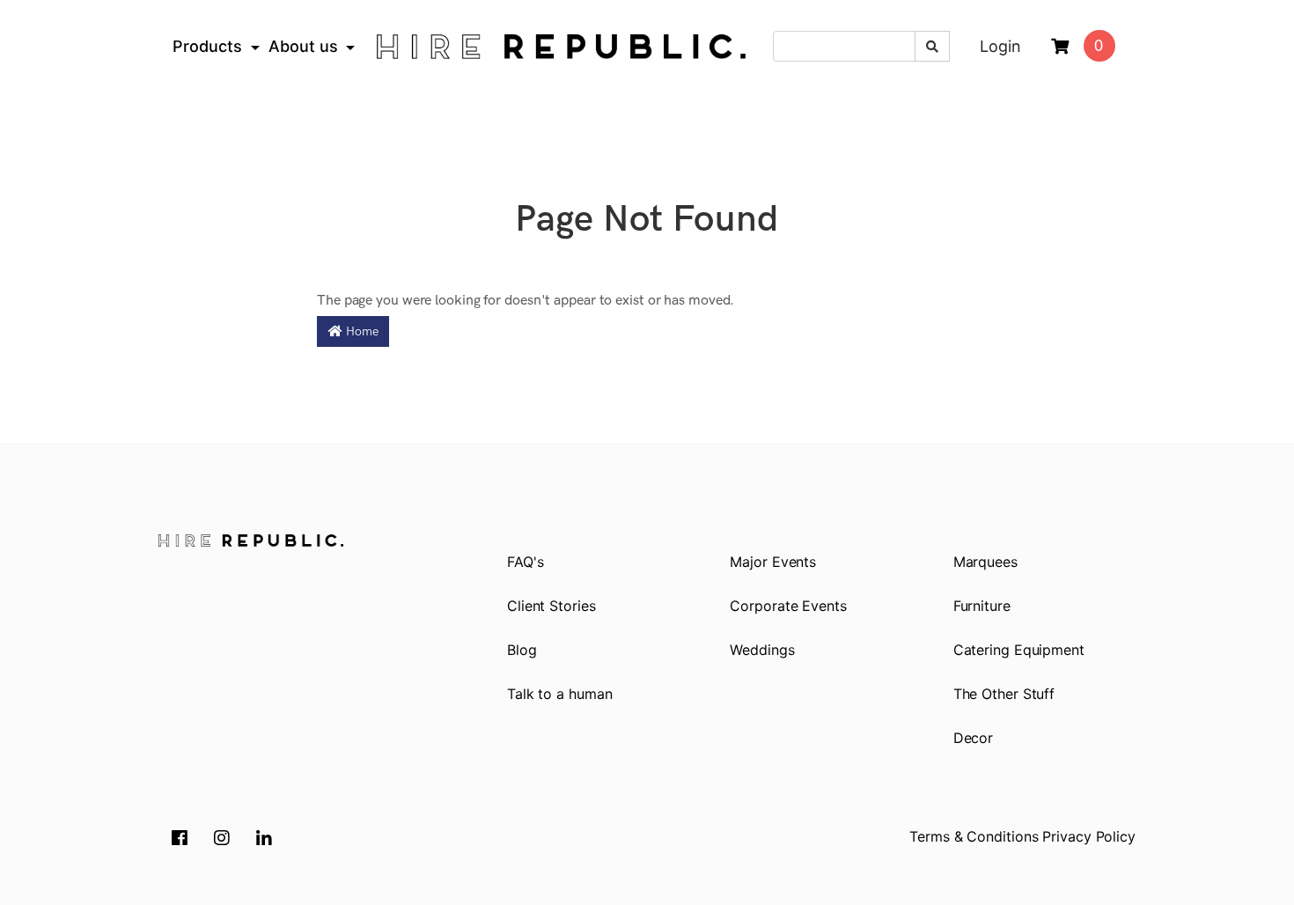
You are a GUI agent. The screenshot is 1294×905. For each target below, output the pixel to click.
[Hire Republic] (561, 46)
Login (1000, 46)
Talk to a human (560, 694)
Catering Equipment (1018, 650)
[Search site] (932, 46)
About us (303, 46)
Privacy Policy (1089, 836)
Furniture (982, 605)
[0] (1060, 47)
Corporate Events (788, 605)
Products (207, 46)
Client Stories (551, 605)
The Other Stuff (1004, 694)
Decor (973, 738)
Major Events (773, 561)
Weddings (762, 650)
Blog (522, 650)
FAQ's (525, 561)
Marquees (985, 561)
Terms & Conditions (973, 836)
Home (360, 331)
